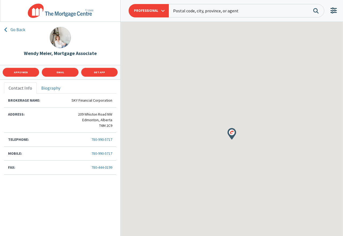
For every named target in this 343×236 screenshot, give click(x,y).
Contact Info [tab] (20, 88)
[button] (149, 10)
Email (60, 72)
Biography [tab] (50, 88)
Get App (99, 72)
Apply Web (21, 72)
